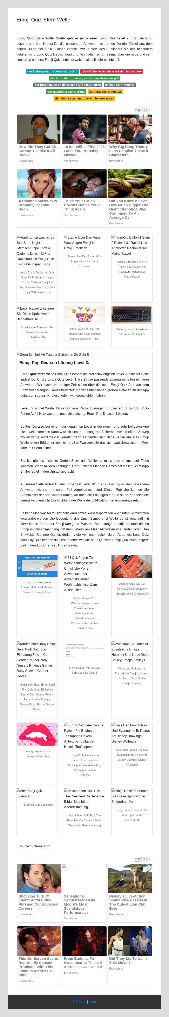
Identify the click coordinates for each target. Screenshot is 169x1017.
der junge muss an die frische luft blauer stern (68, 84)
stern (92, 1002)
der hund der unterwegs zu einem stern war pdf (84, 78)
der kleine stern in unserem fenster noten (84, 98)
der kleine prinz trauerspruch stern (52, 71)
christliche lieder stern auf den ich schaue (112, 71)
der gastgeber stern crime (65, 91)
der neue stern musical (105, 91)
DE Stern (79, 1002)
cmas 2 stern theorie (119, 84)
